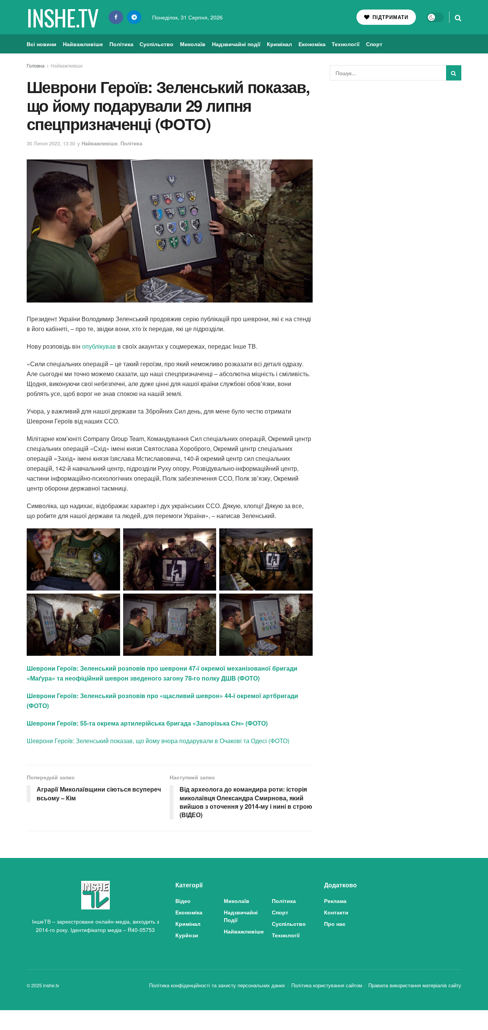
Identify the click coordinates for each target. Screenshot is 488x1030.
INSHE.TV (62, 17)
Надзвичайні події (236, 44)
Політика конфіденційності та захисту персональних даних (217, 985)
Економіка (312, 44)
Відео (183, 900)
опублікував (99, 346)
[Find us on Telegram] (134, 17)
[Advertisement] (396, 143)
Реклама (335, 900)
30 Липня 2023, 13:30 (51, 143)
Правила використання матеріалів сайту (414, 985)
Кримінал (279, 44)
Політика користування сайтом (326, 985)
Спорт (374, 44)
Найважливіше (83, 44)
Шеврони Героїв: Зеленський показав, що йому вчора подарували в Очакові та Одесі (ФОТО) (158, 740)
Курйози (186, 935)
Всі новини (41, 44)
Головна (36, 65)
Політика (121, 44)
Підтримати (389, 17)
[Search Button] (458, 17)
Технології (346, 44)
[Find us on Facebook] (116, 17)
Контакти (336, 912)
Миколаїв (192, 44)
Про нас (334, 923)
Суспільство (156, 44)
